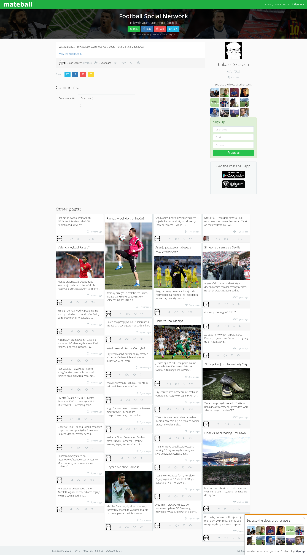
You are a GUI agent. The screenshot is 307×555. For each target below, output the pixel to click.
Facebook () (86, 101)
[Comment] (142, 313)
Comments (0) (66, 98)
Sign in (172, 34)
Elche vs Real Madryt (169, 321)
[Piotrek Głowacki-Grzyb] (299, 540)
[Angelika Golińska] (280, 530)
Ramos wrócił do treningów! (125, 218)
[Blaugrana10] (299, 530)
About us (88, 550)
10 (92, 238)
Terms (76, 550)
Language (242, 550)
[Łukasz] (251, 540)
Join (135, 29)
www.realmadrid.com (70, 53)
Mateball (57, 550)
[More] (138, 63)
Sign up (300, 551)
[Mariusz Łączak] (270, 540)
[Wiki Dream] (290, 530)
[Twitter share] (67, 74)
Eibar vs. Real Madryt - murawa (225, 433)
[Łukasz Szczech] (59, 238)
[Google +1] (83, 74)
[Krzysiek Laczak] (251, 530)
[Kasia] (260, 540)
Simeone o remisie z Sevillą (222, 247)
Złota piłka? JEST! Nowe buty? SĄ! (225, 364)
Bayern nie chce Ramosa (123, 467)
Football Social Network (153, 16)
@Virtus (233, 71)
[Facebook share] (75, 74)
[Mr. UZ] (260, 530)
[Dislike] (131, 63)
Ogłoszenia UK (114, 550)
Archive (235, 77)
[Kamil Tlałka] (290, 540)
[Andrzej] (270, 530)
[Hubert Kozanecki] (206, 238)
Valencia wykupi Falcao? (74, 247)
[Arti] (280, 540)
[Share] (115, 63)
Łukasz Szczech (78, 63)
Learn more (137, 34)
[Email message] (91, 74)
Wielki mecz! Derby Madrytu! (126, 348)
